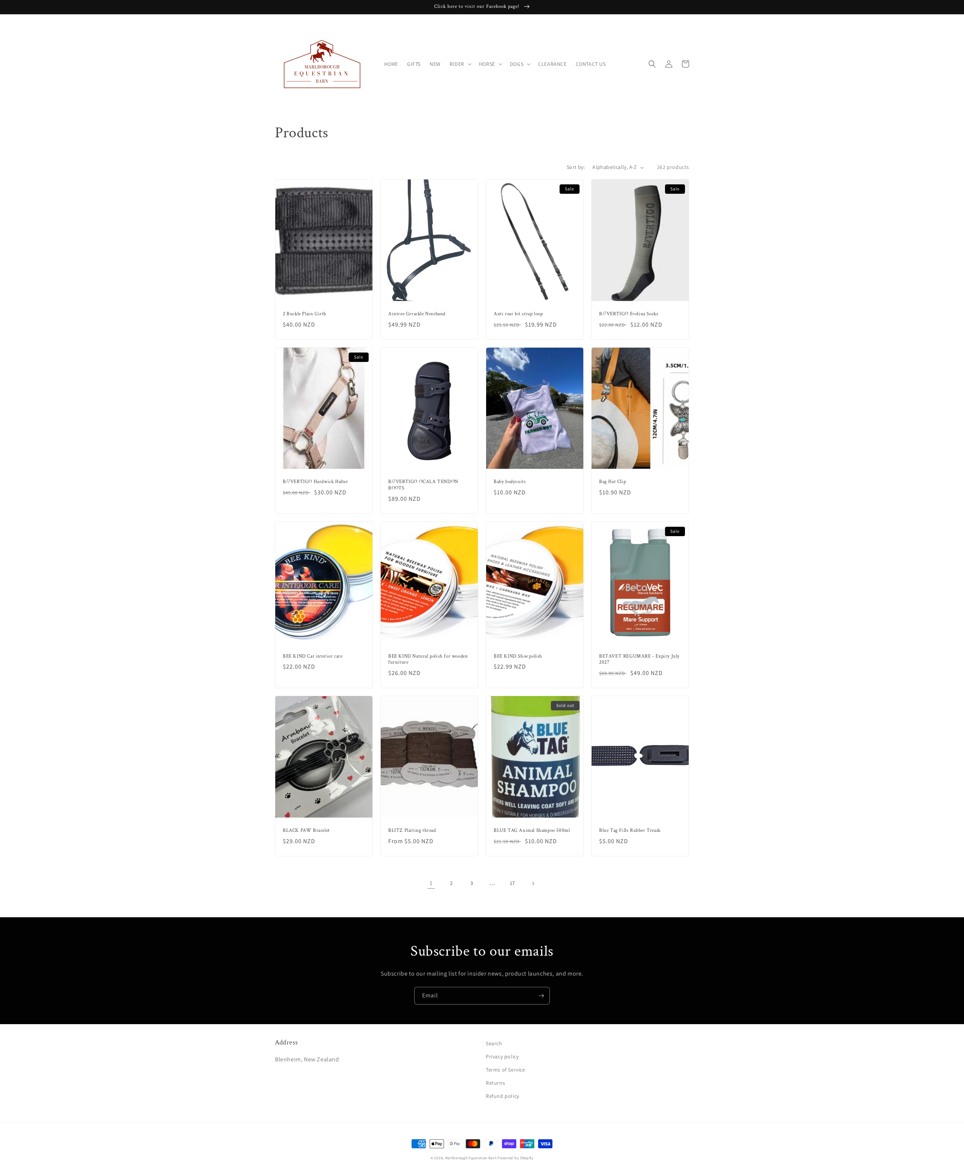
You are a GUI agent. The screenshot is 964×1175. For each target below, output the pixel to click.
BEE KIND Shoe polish (518, 657)
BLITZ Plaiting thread (412, 831)
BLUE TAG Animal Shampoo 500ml (532, 831)
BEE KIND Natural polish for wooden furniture (428, 660)
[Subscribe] (541, 996)
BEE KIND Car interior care (313, 657)
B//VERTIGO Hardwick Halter (315, 482)
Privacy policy (502, 1056)
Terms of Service (505, 1069)
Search (494, 1043)
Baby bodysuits (510, 482)
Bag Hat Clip (612, 482)
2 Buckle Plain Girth (304, 314)
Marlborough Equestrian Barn (471, 1157)
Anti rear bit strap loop (518, 314)
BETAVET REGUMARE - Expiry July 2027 (639, 660)
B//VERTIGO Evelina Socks (628, 314)
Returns (495, 1082)
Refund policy (502, 1096)
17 (512, 883)
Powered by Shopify (515, 1157)
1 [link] (431, 883)
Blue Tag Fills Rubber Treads (630, 831)
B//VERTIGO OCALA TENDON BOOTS (423, 485)
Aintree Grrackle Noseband (416, 314)
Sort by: (576, 167)
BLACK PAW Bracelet (306, 831)
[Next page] (533, 883)
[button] (459, 64)
